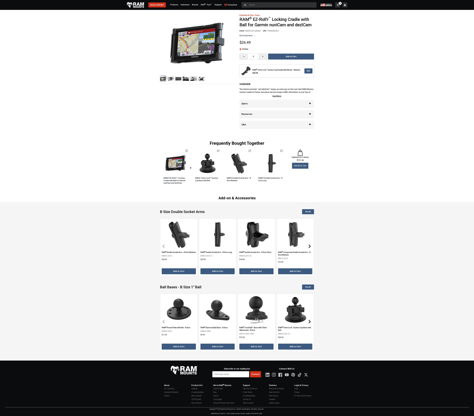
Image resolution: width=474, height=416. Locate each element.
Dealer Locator (274, 403)
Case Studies (218, 389)
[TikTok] (300, 375)
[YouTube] (287, 375)
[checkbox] (187, 151)
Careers (167, 396)
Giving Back (217, 399)
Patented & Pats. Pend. (249, 15)
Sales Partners (274, 392)
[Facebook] (280, 375)
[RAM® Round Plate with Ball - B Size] (179, 310)
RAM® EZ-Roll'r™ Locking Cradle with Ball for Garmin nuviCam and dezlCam (175, 180)
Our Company (169, 389)
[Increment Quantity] (244, 56)
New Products (196, 403)
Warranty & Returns (250, 389)
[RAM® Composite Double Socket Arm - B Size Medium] (295, 235)
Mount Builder (196, 396)
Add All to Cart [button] (300, 165)
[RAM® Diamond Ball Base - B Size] (217, 310)
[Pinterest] (293, 375)
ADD (308, 71)
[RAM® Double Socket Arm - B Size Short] (256, 235)
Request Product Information (223, 403)
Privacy (297, 392)
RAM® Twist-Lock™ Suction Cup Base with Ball (206, 179)
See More (276, 96)
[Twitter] (306, 375)
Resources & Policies (276, 389)
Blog (215, 392)
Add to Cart (291, 56)
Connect (255, 374)
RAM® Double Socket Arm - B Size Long (270, 179)
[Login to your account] (344, 4)
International (273, 396)
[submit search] (245, 5)
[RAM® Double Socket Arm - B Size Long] (217, 235)
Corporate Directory (171, 392)
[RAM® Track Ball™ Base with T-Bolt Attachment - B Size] (256, 310)
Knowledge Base (197, 392)
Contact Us (247, 399)
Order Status (247, 392)
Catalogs (194, 389)
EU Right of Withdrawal (302, 396)
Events (215, 396)
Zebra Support (248, 403)
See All (308, 212)
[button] (163, 79)
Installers (272, 399)
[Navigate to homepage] (135, 5)
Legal (296, 389)
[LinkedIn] (267, 375)
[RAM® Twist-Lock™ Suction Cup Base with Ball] (295, 310)
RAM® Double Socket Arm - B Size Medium (239, 179)
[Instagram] (274, 375)
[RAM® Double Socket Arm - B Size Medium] (179, 235)
